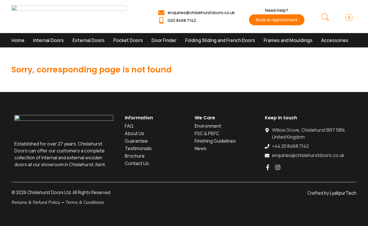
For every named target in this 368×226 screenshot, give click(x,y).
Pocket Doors (128, 40)
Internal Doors (48, 40)
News (200, 148)
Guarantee (136, 141)
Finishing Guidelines (215, 141)
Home (18, 40)
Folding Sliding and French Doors (220, 40)
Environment (208, 126)
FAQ (129, 126)
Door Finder (164, 40)
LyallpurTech (343, 193)
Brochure (135, 156)
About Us (134, 133)
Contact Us (137, 163)
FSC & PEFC (207, 133)
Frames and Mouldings (288, 40)
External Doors (88, 40)
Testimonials (138, 148)
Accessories (334, 40)
